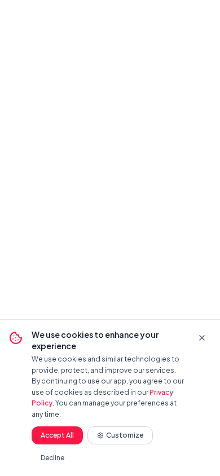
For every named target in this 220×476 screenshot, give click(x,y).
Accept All (57, 435)
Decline (52, 457)
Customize (124, 435)
